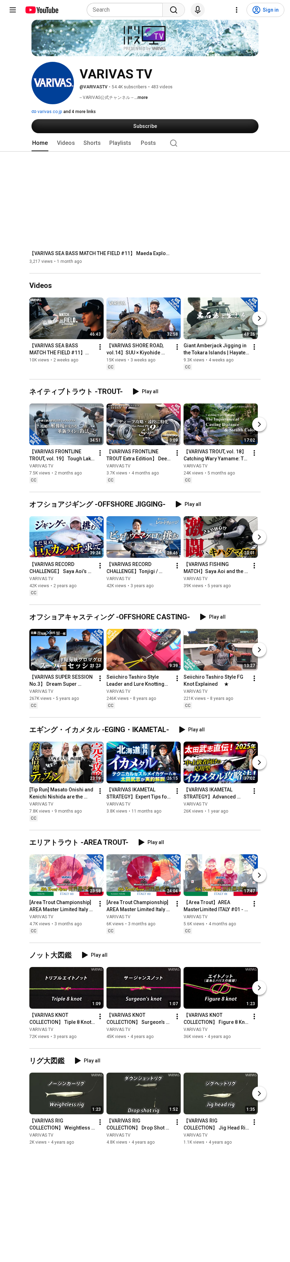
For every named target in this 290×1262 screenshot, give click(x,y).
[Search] (173, 10)
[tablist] (145, 143)
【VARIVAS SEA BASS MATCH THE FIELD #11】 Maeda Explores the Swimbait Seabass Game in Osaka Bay (100, 253)
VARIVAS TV (41, 466)
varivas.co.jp (49, 111)
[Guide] (12, 10)
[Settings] (236, 10)
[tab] (39, 143)
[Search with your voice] (198, 10)
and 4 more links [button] (79, 111)
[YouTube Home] (41, 10)
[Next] (259, 319)
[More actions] (100, 347)
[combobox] (127, 10)
